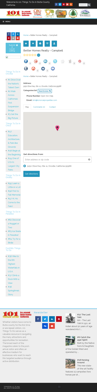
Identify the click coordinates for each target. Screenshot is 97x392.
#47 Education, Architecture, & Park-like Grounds (14, 139)
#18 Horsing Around (83, 361)
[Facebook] (56, 4)
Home (25, 35)
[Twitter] (60, 4)
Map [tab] (27, 107)
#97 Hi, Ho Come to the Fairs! (14, 202)
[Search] (89, 4)
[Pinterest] (63, 4)
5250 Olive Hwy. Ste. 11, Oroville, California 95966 (49, 166)
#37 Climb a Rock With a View (13, 279)
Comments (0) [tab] (39, 107)
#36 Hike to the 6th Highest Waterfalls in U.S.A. (14, 264)
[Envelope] (67, 4)
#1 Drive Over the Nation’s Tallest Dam (14, 84)
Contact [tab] (52, 107)
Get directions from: (33, 154)
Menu (7, 22)
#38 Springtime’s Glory (13, 291)
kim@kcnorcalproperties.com (45, 100)
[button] (9, 34)
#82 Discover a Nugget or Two (14, 224)
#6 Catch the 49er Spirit (83, 338)
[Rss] (70, 4)
